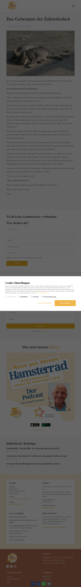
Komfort (35, 297)
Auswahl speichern (44, 303)
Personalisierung (49, 297)
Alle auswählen (65, 303)
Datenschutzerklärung (42, 293)
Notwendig (11, 297)
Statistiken (24, 297)
